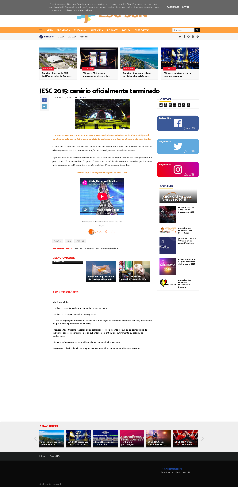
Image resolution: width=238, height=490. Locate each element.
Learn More (172, 7)
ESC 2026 (72, 36)
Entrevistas (142, 30)
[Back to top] (231, 483)
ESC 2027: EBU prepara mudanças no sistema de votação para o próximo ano (97, 75)
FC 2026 (61, 36)
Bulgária (57, 241)
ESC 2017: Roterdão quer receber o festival (96, 248)
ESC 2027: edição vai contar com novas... (78, 443)
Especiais (79, 30)
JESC (69, 241)
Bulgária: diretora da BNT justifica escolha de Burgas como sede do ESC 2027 (56, 75)
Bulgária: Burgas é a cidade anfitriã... (50, 443)
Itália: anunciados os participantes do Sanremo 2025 (187, 261)
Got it (185, 7)
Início (42, 456)
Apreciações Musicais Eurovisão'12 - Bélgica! (185, 283)
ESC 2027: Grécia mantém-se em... (156, 443)
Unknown (82, 97)
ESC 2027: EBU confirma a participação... (128, 442)
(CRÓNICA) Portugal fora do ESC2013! (176, 198)
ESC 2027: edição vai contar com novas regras (177, 75)
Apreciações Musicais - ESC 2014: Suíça (185, 230)
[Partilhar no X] (44, 106)
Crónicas (62, 30)
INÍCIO (49, 30)
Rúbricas (95, 30)
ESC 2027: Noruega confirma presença (184, 443)
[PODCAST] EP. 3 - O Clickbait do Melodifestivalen (187, 240)
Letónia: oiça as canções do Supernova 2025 (186, 209)
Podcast (112, 30)
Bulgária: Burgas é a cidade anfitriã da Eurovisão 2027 (137, 75)
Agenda (126, 30)
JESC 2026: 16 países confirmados (104, 443)
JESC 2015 (80, 241)
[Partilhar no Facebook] (44, 100)
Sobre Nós (55, 456)
